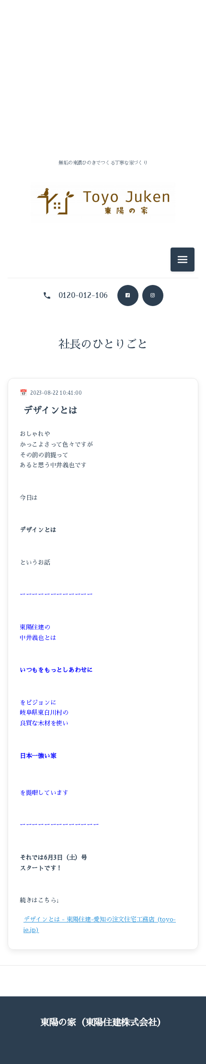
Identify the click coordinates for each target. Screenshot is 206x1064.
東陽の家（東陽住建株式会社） (103, 1022)
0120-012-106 (83, 295)
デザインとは (50, 410)
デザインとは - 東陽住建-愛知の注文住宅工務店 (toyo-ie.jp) (99, 924)
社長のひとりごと (103, 344)
